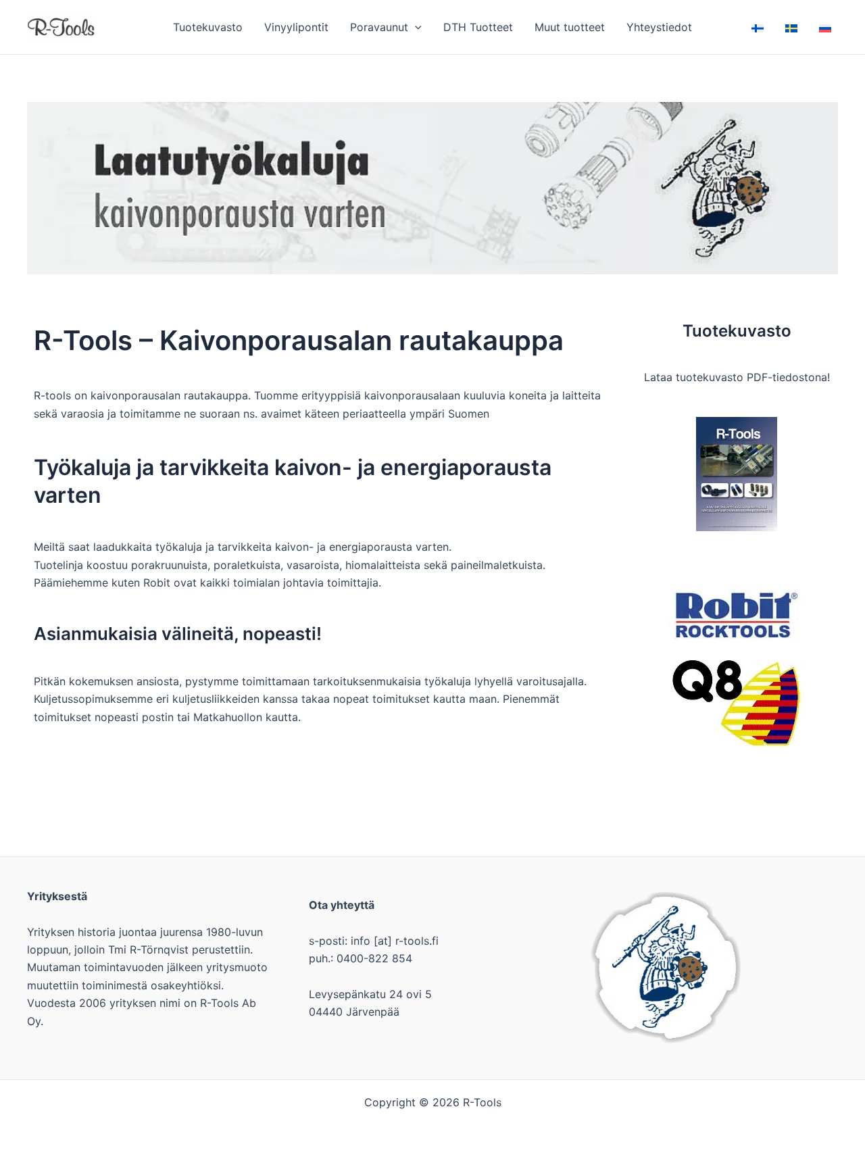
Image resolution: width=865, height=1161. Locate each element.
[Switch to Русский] (825, 27)
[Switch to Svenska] (791, 27)
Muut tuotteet (570, 27)
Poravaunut (379, 27)
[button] (415, 27)
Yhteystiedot (659, 27)
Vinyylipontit (296, 27)
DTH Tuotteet (478, 27)
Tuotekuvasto (208, 27)
